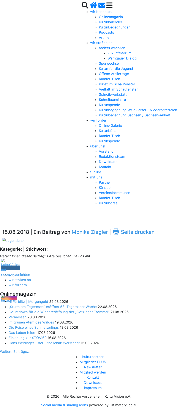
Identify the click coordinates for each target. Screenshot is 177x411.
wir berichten (101, 11)
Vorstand (106, 151)
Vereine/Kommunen (114, 193)
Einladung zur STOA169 (28, 338)
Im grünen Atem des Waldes (31, 322)
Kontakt (105, 167)
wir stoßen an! (101, 43)
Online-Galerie (110, 125)
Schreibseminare (112, 99)
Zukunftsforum (119, 53)
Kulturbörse (108, 130)
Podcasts (106, 32)
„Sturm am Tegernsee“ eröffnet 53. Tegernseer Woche (53, 307)
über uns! (97, 146)
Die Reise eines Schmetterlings (34, 327)
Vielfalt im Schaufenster (118, 89)
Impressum (93, 388)
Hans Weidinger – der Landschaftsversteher (44, 343)
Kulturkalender (110, 22)
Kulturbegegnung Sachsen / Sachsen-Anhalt (134, 115)
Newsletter (93, 367)
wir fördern (99, 120)
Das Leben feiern (22, 332)
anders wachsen (112, 48)
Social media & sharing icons (65, 405)
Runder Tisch (109, 79)
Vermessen (17, 317)
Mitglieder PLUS (93, 362)
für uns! (96, 172)
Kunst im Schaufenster (117, 84)
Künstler (105, 187)
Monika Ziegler (90, 232)
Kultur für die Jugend (116, 68)
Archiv (104, 37)
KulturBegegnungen (114, 27)
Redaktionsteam (112, 156)
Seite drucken (133, 232)
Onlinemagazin (111, 17)
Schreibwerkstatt (113, 94)
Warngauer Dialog (122, 58)
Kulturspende (109, 105)
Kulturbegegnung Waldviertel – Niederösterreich (138, 110)
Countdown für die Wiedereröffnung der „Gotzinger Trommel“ (59, 312)
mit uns (96, 177)
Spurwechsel (109, 63)
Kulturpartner (93, 357)
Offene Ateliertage (114, 74)
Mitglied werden (93, 372)
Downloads (108, 161)
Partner (105, 182)
